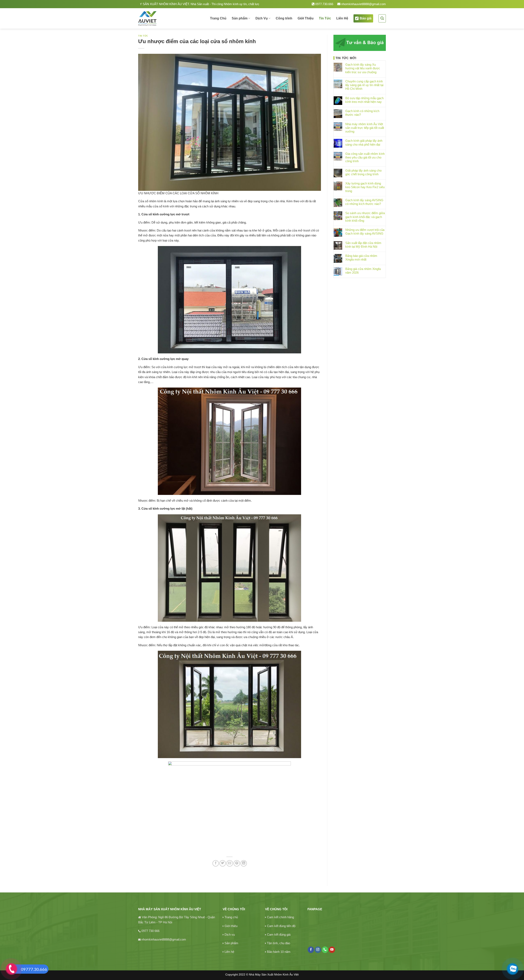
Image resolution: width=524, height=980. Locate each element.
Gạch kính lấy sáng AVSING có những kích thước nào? (364, 202)
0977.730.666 (323, 4)
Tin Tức (325, 18)
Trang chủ (231, 917)
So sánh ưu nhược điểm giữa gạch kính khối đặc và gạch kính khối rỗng (365, 216)
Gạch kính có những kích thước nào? (362, 112)
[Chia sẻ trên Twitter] (222, 863)
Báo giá (366, 18)
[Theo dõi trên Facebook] (311, 949)
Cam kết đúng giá (278, 934)
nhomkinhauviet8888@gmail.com (363, 4)
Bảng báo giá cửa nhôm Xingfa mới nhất (361, 257)
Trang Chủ (218, 18)
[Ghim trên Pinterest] (237, 863)
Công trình (284, 18)
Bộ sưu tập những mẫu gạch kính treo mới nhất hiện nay (364, 99)
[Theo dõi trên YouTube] (332, 949)
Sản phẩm (239, 18)
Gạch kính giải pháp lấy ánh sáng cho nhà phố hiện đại (363, 142)
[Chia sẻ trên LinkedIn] (244, 863)
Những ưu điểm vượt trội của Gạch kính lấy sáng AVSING (364, 231)
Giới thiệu (231, 926)
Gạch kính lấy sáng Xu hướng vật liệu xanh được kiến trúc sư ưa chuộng (362, 68)
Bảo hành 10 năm (278, 951)
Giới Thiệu (306, 18)
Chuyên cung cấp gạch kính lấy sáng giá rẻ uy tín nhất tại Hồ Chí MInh (364, 85)
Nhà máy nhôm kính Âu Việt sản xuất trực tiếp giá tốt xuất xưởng (364, 127)
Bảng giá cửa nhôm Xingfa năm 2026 (363, 270)
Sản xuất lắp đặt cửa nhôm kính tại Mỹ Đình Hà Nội (363, 244)
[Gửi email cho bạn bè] (229, 863)
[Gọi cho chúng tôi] (325, 949)
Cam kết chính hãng (280, 917)
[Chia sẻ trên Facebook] (215, 863)
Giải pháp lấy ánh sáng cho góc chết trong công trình (363, 172)
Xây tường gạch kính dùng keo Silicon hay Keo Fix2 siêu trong (365, 187)
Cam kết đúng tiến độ (281, 926)
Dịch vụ (230, 934)
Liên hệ (229, 951)
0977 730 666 (150, 931)
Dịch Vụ (261, 18)
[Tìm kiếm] (382, 18)
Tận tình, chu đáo (278, 943)
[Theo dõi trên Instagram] (318, 949)
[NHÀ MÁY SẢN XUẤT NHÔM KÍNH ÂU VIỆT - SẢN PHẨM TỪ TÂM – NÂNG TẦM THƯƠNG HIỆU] (161, 18)
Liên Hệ (342, 18)
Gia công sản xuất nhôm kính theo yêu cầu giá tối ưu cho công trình (365, 157)
